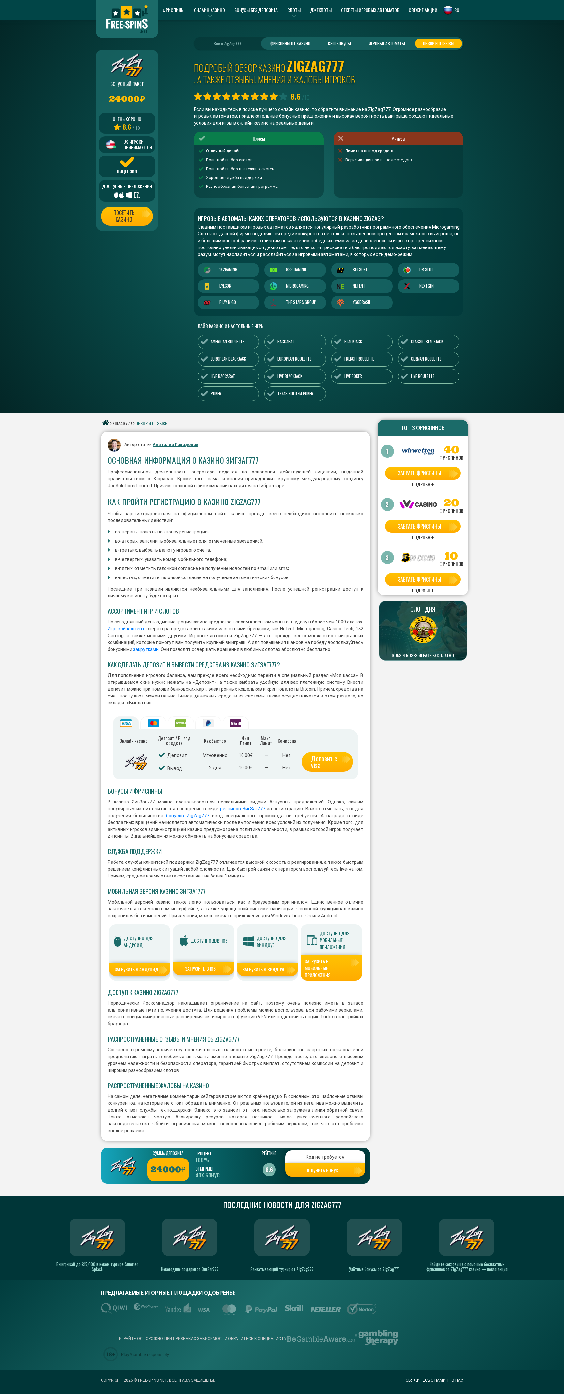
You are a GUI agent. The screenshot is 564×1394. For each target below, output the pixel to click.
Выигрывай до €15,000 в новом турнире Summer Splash (97, 1266)
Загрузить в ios (200, 968)
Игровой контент (126, 628)
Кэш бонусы (339, 43)
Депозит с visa (324, 762)
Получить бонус (322, 1170)
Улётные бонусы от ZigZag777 (374, 1269)
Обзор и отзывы (438, 43)
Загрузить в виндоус (264, 969)
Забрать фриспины (419, 473)
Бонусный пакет (127, 84)
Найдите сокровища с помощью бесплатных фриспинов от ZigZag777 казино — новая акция (467, 1266)
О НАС (457, 1380)
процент (204, 1153)
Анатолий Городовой (175, 444)
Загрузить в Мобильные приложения (318, 968)
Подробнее (423, 484)
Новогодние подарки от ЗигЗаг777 (190, 1269)
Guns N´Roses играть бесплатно (423, 655)
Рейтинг (269, 1153)
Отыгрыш (204, 1168)
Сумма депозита (168, 1153)
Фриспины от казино (290, 43)
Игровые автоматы (387, 43)
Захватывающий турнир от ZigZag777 (282, 1269)
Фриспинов (451, 458)
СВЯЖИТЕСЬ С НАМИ (426, 1380)
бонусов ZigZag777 (187, 815)
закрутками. (146, 649)
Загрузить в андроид (136, 969)
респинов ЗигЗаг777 (242, 808)
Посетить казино (123, 216)
